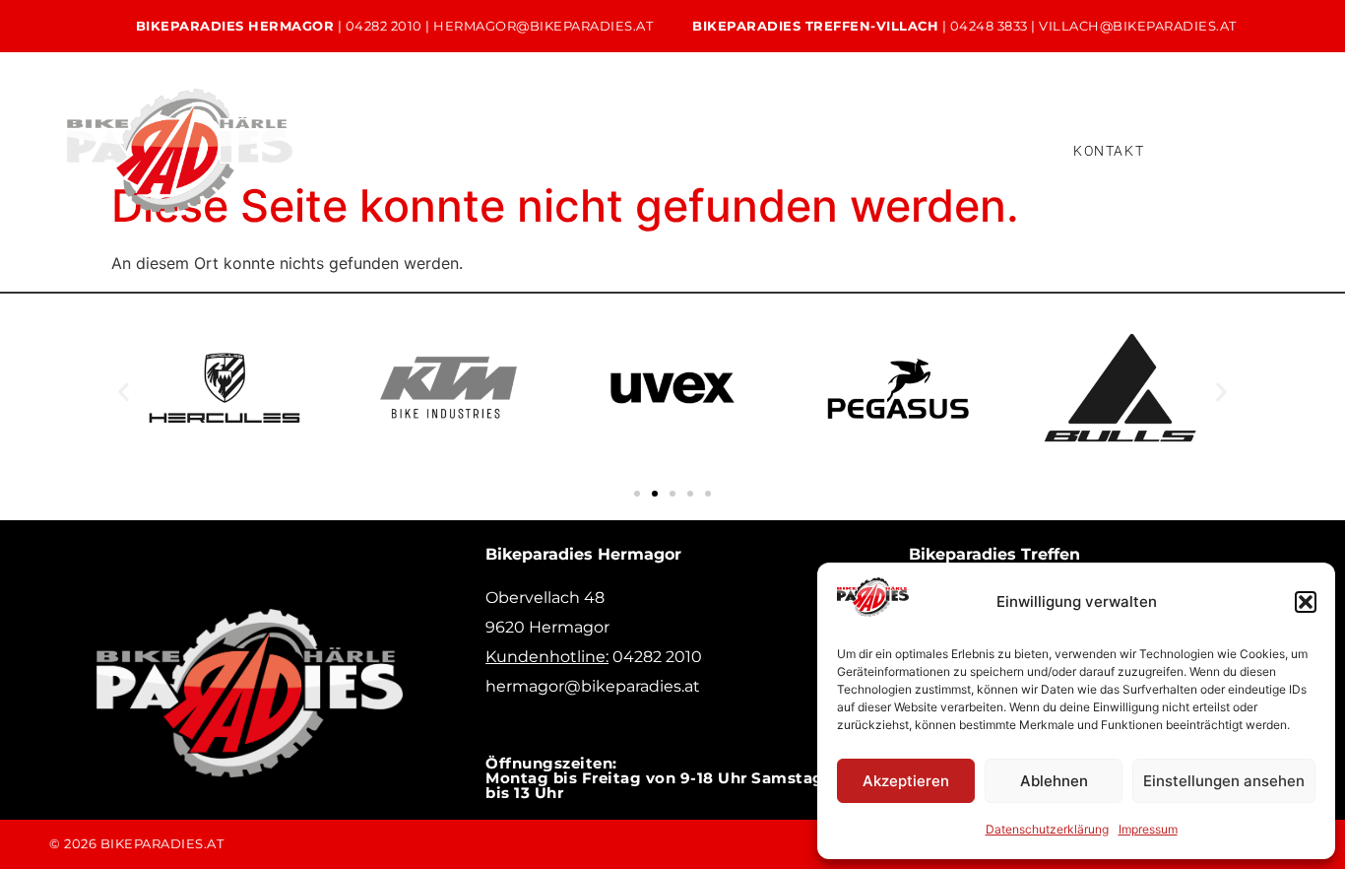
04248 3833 (989, 25)
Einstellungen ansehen (1224, 780)
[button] (1305, 602)
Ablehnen (1054, 780)
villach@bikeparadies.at (1138, 25)
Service (567, 134)
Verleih (672, 134)
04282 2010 (384, 25)
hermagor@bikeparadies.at (543, 25)
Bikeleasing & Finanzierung (840, 134)
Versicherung (365, 166)
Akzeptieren (906, 780)
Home (322, 134)
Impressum (1148, 829)
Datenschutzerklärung (1047, 829)
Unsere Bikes (443, 134)
